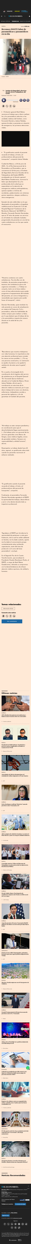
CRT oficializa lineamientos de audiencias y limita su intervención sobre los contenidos (14, 715)
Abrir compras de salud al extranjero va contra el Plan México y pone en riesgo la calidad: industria (15, 834)
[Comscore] (12, 1240)
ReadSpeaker (15, 101)
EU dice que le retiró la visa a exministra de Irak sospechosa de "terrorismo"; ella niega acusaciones (15, 1132)
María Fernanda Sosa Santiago (8, 1167)
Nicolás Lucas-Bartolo (7, 721)
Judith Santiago (6, 899)
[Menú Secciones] (1, 16)
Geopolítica (5, 950)
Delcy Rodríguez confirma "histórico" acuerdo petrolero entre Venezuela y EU (15, 805)
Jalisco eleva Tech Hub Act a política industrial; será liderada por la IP (15, 1042)
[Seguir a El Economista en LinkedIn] (12, 1224)
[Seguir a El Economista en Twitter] (8, 1224)
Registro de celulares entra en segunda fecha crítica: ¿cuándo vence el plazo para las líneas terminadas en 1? (14, 1103)
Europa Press (5, 1137)
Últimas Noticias (5, 21)
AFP (4, 780)
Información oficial (8, 608)
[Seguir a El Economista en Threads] (15, 1227)
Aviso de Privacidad (13, 1193)
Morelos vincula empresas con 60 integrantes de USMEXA (15, 983)
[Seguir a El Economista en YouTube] (15, 1224)
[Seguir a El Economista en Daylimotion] (26, 1224)
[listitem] (4, 100)
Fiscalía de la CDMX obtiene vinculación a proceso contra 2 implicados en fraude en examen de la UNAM (13, 746)
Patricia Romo (5, 1048)
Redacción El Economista (7, 751)
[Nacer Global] (24, 1200)
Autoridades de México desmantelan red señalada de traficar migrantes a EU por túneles (15, 775)
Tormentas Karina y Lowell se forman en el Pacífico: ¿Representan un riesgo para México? (15, 1161)
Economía (4, 1069)
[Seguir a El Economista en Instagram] (22, 1224)
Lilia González (5, 840)
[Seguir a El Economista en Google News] (12, 1227)
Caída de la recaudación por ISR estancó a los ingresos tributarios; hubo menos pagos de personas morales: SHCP (14, 1073)
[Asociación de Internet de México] (20, 1240)
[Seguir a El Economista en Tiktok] (19, 1227)
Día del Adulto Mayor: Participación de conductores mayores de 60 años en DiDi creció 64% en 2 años (15, 895)
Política (4, 26)
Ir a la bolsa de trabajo (20, 1204)
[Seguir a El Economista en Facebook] (4, 1224)
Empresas (4, 713)
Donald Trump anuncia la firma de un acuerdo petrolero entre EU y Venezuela (15, 1013)
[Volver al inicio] (15, 1187)
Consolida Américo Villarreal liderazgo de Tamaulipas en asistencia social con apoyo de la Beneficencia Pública (15, 865)
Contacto (8, 1195)
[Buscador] (4, 16)
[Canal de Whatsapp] (28, 1068)
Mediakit (10, 1192)
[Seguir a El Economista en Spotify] (19, 1224)
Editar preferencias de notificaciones (10, 1196)
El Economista (13, 1189)
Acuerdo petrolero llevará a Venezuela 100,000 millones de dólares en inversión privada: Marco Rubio (15, 924)
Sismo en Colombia (25, 21)
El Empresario (20, 1189)
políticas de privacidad (17, 1218)
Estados (4, 980)
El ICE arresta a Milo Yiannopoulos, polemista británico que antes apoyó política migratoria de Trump (15, 954)
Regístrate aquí (5, 1215)
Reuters (4, 1018)
